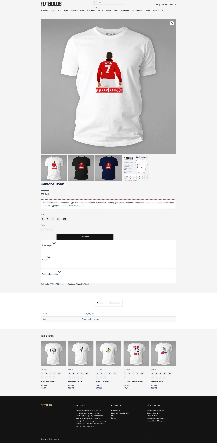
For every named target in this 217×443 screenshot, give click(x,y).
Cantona (71, 284)
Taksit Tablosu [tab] (114, 303)
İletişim (113, 418)
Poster (108, 10)
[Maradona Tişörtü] (80, 353)
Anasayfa (44, 10)
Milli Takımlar (137, 10)
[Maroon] (50, 377)
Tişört (53, 10)
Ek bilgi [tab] (100, 303)
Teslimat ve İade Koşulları (156, 410)
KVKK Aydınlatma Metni (155, 418)
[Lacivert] (47, 229)
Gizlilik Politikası (152, 416)
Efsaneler (125, 10)
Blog (112, 416)
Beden (43, 214)
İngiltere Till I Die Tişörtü (133, 381)
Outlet (147, 10)
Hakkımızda (115, 410)
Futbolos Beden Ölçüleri (120, 413)
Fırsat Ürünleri (158, 10)
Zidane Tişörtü (157, 381)
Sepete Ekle (85, 237)
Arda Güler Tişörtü (48, 381)
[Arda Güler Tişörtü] (53, 353)
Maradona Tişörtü (75, 381)
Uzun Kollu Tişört (77, 10)
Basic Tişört (63, 10)
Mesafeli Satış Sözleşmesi (156, 421)
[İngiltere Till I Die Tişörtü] (136, 353)
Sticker (100, 10)
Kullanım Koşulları (153, 413)
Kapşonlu (91, 10)
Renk (43, 225)
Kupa (116, 10)
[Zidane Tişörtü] (163, 353)
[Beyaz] (42, 229)
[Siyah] (51, 229)
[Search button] (96, 7)
